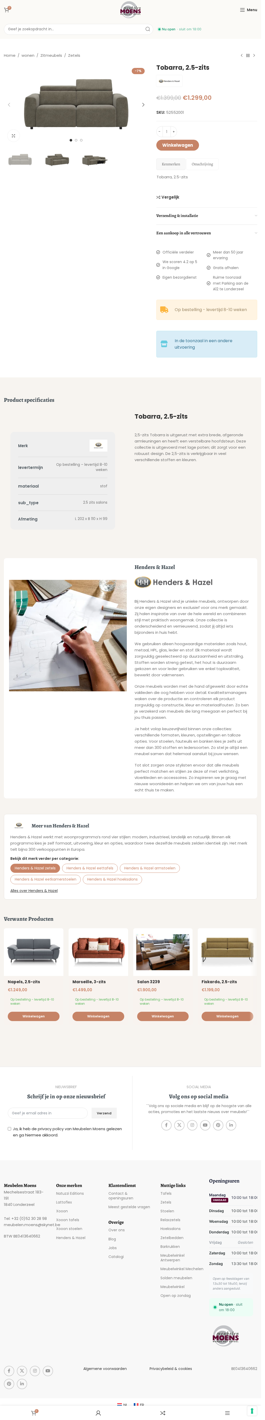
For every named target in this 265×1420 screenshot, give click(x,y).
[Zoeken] (147, 29)
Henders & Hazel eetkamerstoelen (45, 879)
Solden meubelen (176, 1278)
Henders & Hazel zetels (35, 868)
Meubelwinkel (172, 1286)
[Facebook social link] (166, 1125)
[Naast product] (254, 56)
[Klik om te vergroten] (13, 136)
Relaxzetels (170, 1219)
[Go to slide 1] (71, 140)
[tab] (171, 164)
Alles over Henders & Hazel (34, 890)
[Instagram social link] (192, 1125)
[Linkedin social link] (231, 1125)
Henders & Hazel (70, 1237)
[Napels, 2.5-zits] (33, 952)
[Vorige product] (242, 56)
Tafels (166, 1193)
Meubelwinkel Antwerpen (172, 1258)
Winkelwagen (177, 145)
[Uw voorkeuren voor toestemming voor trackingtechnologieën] (252, 1411)
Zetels (74, 55)
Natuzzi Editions (70, 1193)
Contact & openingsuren (120, 1196)
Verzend (104, 1113)
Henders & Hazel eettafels (90, 868)
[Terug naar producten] (248, 56)
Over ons (116, 1230)
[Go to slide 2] (76, 140)
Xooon (62, 1211)
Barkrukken (170, 1246)
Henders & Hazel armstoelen (149, 868)
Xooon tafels (67, 1219)
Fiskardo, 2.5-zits (219, 982)
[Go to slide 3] (81, 140)
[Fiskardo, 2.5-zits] (227, 952)
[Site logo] (130, 9)
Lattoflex (64, 1202)
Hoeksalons (170, 1228)
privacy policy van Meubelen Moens (71, 1128)
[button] (9, 105)
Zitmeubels (51, 55)
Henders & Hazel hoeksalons (112, 879)
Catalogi (116, 1256)
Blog (112, 1239)
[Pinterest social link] (218, 1125)
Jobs (112, 1247)
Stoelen (167, 1211)
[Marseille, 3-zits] (98, 952)
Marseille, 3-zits (89, 982)
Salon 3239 (148, 982)
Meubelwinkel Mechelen (181, 1268)
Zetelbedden (171, 1237)
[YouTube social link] (205, 1125)
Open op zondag (175, 1295)
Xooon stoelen (69, 1228)
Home (10, 55)
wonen (27, 55)
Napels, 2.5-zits (24, 982)
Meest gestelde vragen (129, 1207)
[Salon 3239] (163, 952)
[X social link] (179, 1125)
